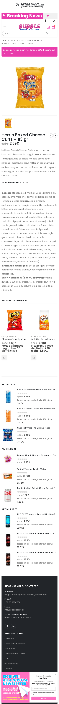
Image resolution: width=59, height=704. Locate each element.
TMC (7, 658)
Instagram (13, 626)
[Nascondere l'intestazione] (29, 27)
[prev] (51, 135)
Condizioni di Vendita (15, 643)
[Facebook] (45, 20)
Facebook (7, 626)
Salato (4, 337)
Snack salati (11, 337)
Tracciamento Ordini (15, 653)
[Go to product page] (15, 320)
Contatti (8, 668)
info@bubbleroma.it (14, 609)
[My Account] (49, 27)
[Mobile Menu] (5, 27)
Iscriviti (43, 698)
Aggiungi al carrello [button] (4, 357)
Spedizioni (10, 648)
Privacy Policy (11, 663)
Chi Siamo (10, 638)
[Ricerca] (47, 33)
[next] (55, 135)
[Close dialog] (55, 674)
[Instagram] (53, 20)
